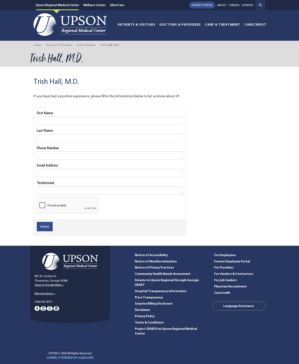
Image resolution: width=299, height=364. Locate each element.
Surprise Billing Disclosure (153, 303)
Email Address (47, 165)
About (221, 5)
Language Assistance (238, 306)
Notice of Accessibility (151, 255)
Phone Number (48, 148)
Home (37, 45)
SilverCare (117, 5)
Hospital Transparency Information (161, 291)
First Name (45, 113)
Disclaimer (142, 310)
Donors (247, 5)
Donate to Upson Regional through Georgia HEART (167, 282)
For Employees (225, 255)
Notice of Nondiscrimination (156, 261)
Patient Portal (202, 5)
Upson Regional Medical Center (57, 5)
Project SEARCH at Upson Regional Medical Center (166, 331)
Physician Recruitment (230, 286)
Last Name (45, 130)
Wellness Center (94, 5)
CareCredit (255, 24)
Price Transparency (149, 297)
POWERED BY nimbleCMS (76, 358)
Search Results (86, 45)
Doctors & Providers (180, 24)
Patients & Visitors (136, 24)
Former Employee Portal (232, 261)
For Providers (224, 267)
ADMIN (52, 358)
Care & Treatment (222, 24)
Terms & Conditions (149, 322)
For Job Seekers (225, 280)
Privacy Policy (145, 316)
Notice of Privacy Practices (154, 267)
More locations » (45, 293)
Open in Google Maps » (49, 285)
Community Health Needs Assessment (163, 274)
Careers (234, 5)
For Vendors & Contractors (233, 274)
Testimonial (45, 183)
